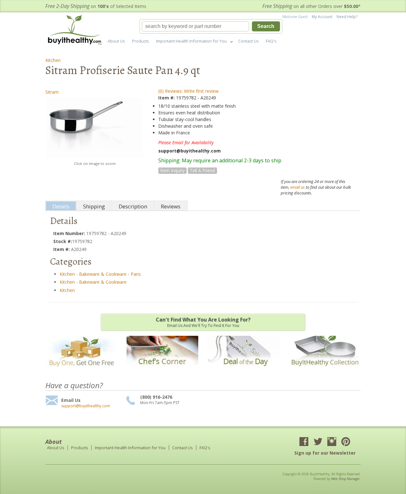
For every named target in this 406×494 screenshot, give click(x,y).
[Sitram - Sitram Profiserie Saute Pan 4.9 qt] (94, 128)
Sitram (52, 92)
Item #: (167, 98)
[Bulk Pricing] (325, 371)
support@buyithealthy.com (85, 406)
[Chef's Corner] (162, 371)
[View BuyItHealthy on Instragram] (332, 442)
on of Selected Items (95, 6)
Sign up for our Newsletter (325, 453)
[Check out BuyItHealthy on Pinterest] (345, 442)
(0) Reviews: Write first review (188, 91)
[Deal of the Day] (243, 371)
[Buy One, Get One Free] (81, 371)
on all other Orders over (311, 6)
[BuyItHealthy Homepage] (76, 31)
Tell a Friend (202, 170)
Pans (136, 274)
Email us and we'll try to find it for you (203, 322)
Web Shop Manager (345, 479)
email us (297, 187)
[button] (211, 26)
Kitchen (53, 60)
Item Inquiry (172, 170)
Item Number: (69, 233)
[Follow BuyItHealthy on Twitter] (318, 442)
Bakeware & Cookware (103, 274)
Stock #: (62, 241)
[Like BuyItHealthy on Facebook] (304, 442)
